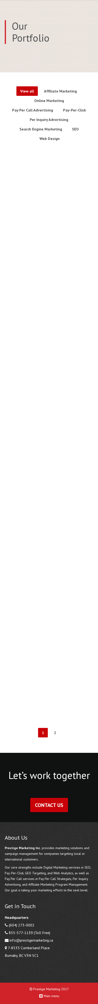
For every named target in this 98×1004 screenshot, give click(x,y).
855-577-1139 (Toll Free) (29, 932)
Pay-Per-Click (74, 110)
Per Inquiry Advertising (49, 119)
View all (27, 91)
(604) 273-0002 (21, 925)
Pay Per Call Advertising (32, 110)
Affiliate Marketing (60, 91)
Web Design (49, 138)
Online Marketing (49, 100)
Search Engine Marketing (41, 129)
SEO (75, 129)
